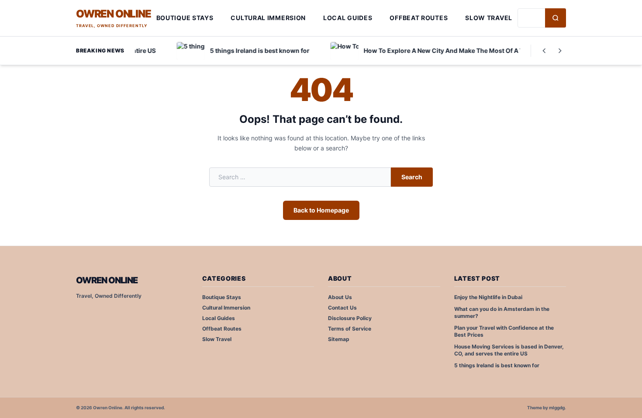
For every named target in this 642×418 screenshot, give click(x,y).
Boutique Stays (185, 17)
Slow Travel (488, 17)
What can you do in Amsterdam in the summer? (501, 313)
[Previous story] (544, 51)
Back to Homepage (321, 210)
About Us (340, 297)
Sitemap (338, 339)
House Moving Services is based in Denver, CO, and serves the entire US (509, 350)
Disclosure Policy (350, 318)
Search (411, 177)
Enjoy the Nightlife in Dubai (488, 297)
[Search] (555, 18)
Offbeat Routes (419, 17)
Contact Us (342, 307)
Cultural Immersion (268, 17)
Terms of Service (349, 328)
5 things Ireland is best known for (496, 365)
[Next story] (560, 51)
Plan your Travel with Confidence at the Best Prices (504, 331)
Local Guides (347, 17)
